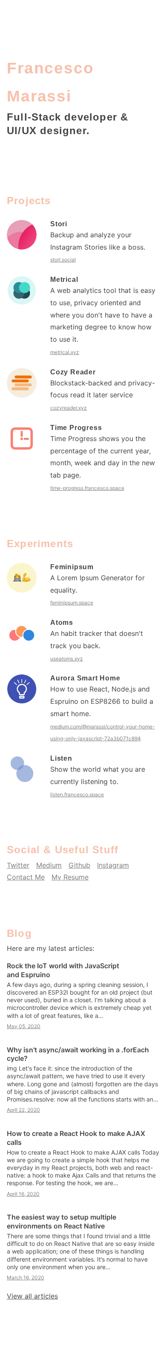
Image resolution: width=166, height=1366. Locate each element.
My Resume (70, 877)
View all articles (32, 1296)
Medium (49, 865)
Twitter (18, 865)
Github (79, 865)
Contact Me (26, 877)
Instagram (113, 865)
